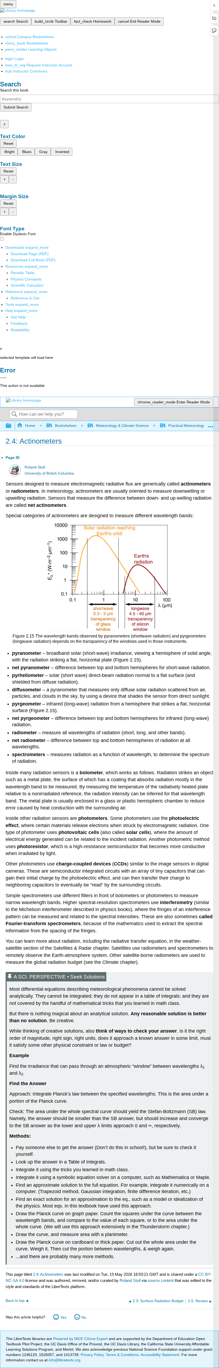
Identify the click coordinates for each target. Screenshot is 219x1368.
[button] (19, 323)
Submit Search (15, 107)
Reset (8, 143)
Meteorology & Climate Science (122, 425)
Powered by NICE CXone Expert (81, 1339)
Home (30, 425)
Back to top (15, 1301)
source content (161, 1280)
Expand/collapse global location (211, 424)
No (83, 1317)
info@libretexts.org (64, 1360)
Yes (63, 1317)
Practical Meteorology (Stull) (192, 425)
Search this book (14, 90)
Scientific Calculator (27, 285)
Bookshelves (65, 425)
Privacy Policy (92, 1355)
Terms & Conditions (122, 1355)
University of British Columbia (49, 473)
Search (14, 414)
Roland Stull (35, 467)
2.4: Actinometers (48, 1274)
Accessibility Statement (159, 1355)
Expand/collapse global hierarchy (12, 426)
